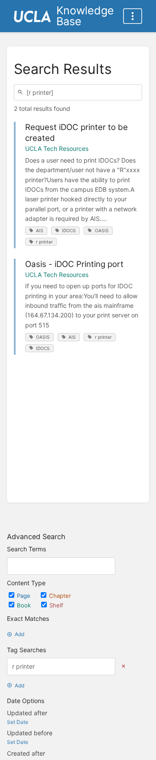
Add (19, 634)
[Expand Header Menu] (132, 16)
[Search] (21, 92)
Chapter (60, 595)
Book (24, 605)
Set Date (17, 722)
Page (24, 595)
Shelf (56, 605)
